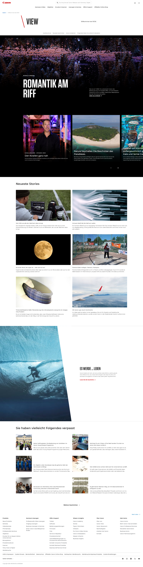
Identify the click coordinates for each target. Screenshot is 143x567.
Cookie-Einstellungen (109, 554)
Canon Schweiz (7, 558)
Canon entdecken (71, 33)
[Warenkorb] (139, 3)
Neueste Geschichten (58, 33)
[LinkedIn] (131, 558)
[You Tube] (139, 558)
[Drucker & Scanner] (67, 7)
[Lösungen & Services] (82, 7)
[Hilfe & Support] (93, 7)
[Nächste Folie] (118, 168)
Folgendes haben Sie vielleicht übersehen (88, 33)
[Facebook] (122, 558)
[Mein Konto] (135, 3)
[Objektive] (54, 7)
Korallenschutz (47, 33)
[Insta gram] (127, 558)
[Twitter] (135, 558)
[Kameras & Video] (46, 7)
